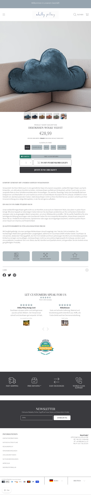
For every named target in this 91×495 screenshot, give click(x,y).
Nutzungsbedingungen (10, 459)
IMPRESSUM (6, 463)
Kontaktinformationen (10, 438)
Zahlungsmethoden (9, 455)
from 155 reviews (45, 300)
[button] (3, 14)
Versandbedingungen (10, 451)
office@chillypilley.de (79, 437)
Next (88, 66)
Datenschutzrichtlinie (10, 442)
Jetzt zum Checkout (45, 170)
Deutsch (77, 481)
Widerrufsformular (9, 467)
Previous (2, 66)
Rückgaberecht (8, 447)
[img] (45, 297)
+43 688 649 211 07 (82, 441)
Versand (42, 138)
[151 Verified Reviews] (45, 356)
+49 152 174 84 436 (82, 439)
